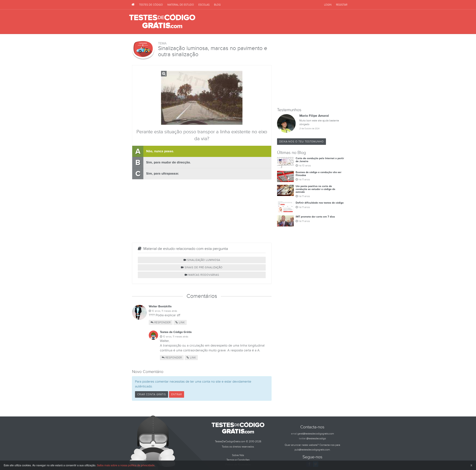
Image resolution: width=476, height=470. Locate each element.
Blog (217, 4)
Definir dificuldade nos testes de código (320, 202)
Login (328, 4)
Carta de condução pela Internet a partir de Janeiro (320, 160)
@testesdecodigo (316, 438)
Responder (162, 322)
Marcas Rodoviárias (203, 274)
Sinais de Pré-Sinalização (203, 267)
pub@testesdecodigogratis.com (312, 449)
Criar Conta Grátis (151, 394)
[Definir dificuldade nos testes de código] (285, 207)
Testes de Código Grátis (162, 21)
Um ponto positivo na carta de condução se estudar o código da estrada (315, 189)
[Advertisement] (279, 21)
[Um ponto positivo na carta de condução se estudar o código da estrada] (285, 190)
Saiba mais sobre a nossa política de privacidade (126, 465)
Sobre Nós (238, 455)
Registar (341, 4)
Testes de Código (151, 4)
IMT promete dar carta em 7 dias (315, 216)
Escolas (204, 4)
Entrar (176, 394)
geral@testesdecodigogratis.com (316, 433)
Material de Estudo (180, 4)
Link (181, 322)
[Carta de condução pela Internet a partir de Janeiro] (285, 162)
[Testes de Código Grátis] (133, 4)
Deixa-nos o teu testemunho (301, 141)
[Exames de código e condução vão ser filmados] (285, 176)
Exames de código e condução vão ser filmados (318, 174)
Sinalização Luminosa (203, 260)
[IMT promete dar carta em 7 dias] (285, 220)
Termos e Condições (238, 459)
